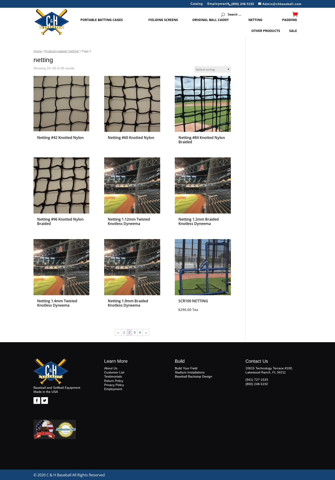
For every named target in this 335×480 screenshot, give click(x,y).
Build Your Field (186, 368)
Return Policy (113, 381)
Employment (217, 3)
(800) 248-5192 (256, 384)
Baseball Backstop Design (193, 376)
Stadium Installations (190, 372)
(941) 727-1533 (256, 379)
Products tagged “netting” (62, 51)
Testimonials (113, 376)
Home (38, 51)
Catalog (197, 3)
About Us (110, 368)
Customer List (114, 372)
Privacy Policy (114, 385)
